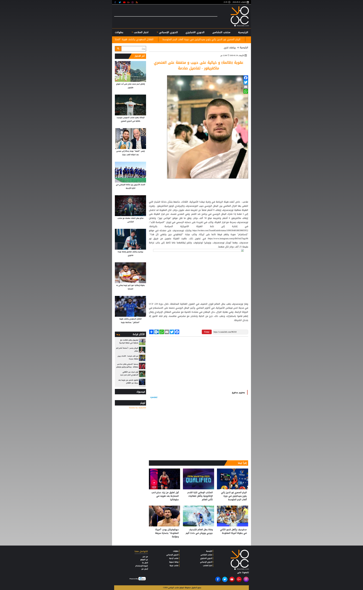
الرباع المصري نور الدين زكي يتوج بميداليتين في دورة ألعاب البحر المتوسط (245, 39)
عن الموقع (144, 559)
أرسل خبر (145, 569)
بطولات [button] (119, 32)
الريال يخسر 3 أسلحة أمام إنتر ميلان (127, 349)
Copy (206, 332)
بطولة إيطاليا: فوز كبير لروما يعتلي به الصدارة (130, 287)
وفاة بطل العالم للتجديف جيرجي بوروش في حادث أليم (199, 531)
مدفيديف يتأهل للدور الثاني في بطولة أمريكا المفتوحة (233, 531)
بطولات (175, 551)
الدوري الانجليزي (194, 32)
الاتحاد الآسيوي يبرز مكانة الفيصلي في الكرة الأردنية (130, 186)
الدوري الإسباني (168, 32)
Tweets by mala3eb (137, 407)
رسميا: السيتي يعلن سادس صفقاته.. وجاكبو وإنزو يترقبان (127, 365)
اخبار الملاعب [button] (140, 32)
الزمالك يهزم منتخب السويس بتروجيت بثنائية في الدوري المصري (130, 119)
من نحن (145, 556)
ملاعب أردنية (173, 558)
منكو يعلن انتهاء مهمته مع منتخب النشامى (130, 220)
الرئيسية (243, 32)
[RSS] (137, 2)
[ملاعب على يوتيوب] (124, 2)
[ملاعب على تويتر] (120, 2)
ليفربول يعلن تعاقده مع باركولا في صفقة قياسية (128, 341)
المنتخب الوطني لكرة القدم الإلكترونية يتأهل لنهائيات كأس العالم (200, 496)
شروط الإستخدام (141, 566)
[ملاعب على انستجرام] (133, 2)
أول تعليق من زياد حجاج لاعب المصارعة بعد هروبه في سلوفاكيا (165, 496)
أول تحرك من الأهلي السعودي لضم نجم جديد (129, 373)
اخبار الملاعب (207, 565)
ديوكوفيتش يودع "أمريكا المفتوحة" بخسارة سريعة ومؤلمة (167, 533)
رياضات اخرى (230, 48)
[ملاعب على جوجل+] (128, 2)
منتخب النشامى (221, 32)
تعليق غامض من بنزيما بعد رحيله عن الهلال (128, 381)
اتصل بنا (145, 562)
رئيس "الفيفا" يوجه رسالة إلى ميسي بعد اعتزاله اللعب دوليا (130, 153)
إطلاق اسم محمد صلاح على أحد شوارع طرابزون (130, 85)
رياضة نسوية (173, 562)
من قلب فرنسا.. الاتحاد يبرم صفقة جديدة (128, 357)
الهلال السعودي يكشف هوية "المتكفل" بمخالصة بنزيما (168, 39)
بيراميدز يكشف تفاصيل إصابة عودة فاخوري (130, 253)
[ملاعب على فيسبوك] (116, 2)
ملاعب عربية (174, 565)
